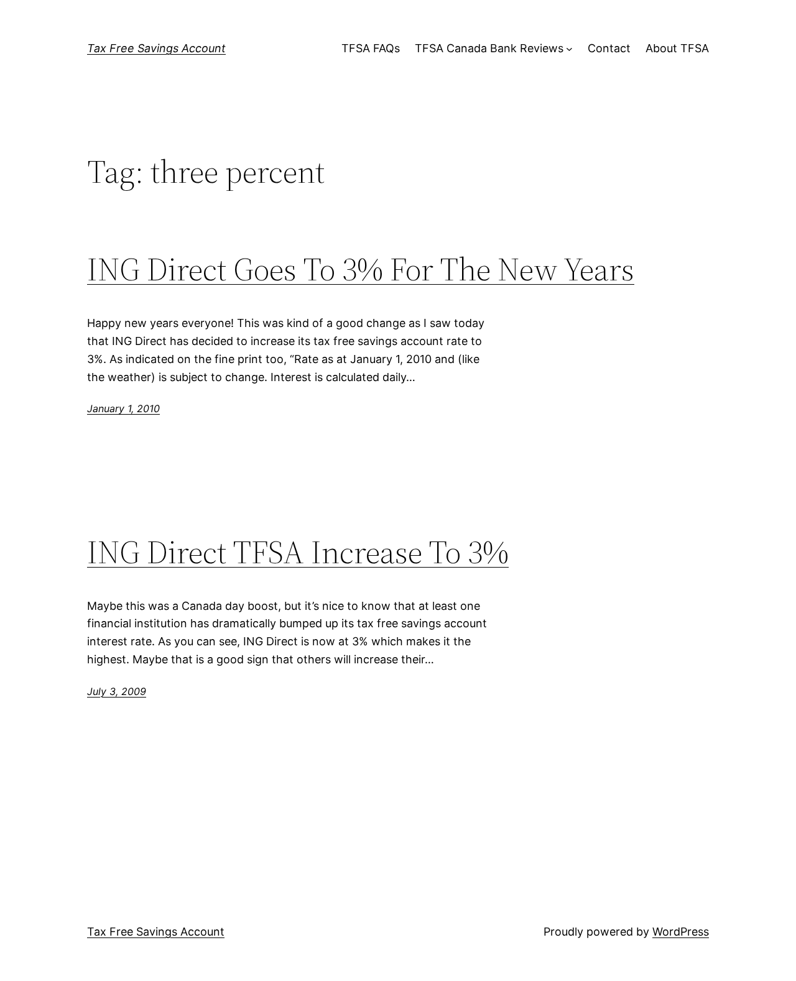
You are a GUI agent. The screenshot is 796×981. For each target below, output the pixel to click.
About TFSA (677, 48)
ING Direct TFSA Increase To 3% (298, 552)
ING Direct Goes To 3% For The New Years (360, 269)
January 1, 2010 (123, 408)
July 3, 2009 (116, 691)
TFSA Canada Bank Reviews (489, 48)
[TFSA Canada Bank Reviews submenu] (569, 48)
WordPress (680, 931)
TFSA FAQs (370, 48)
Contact (609, 48)
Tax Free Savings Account (156, 48)
